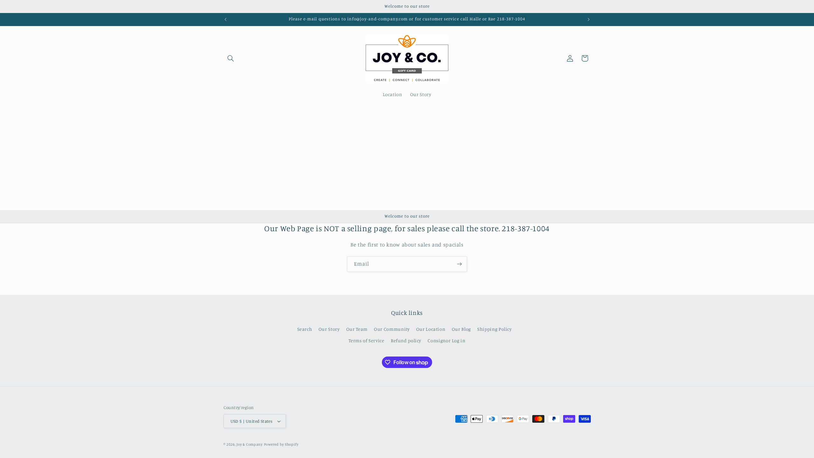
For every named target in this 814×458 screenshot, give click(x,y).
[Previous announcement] (225, 19)
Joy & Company (250, 444)
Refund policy (406, 340)
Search (304, 329)
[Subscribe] (459, 264)
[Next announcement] (589, 19)
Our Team (357, 329)
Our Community (392, 329)
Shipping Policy (494, 329)
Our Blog (461, 329)
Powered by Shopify (281, 444)
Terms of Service (366, 340)
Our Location (430, 329)
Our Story (329, 329)
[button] (231, 58)
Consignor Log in (446, 340)
